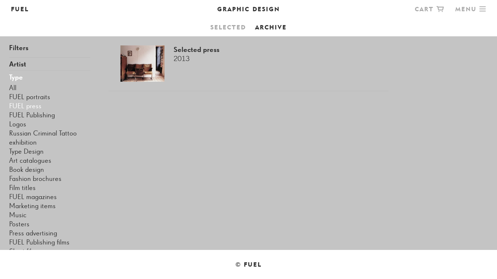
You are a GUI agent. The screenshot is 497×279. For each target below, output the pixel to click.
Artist (17, 64)
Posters (19, 224)
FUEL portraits (29, 97)
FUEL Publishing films (39, 242)
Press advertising (33, 233)
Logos (17, 124)
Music (18, 215)
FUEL (20, 9)
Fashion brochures (35, 178)
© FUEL (248, 264)
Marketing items (32, 206)
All (12, 88)
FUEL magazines (33, 197)
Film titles (22, 187)
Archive (271, 27)
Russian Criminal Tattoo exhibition (43, 138)
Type (16, 77)
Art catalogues (30, 160)
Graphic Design (248, 9)
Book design (26, 169)
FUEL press (25, 106)
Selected (228, 27)
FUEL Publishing (32, 115)
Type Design (26, 151)
